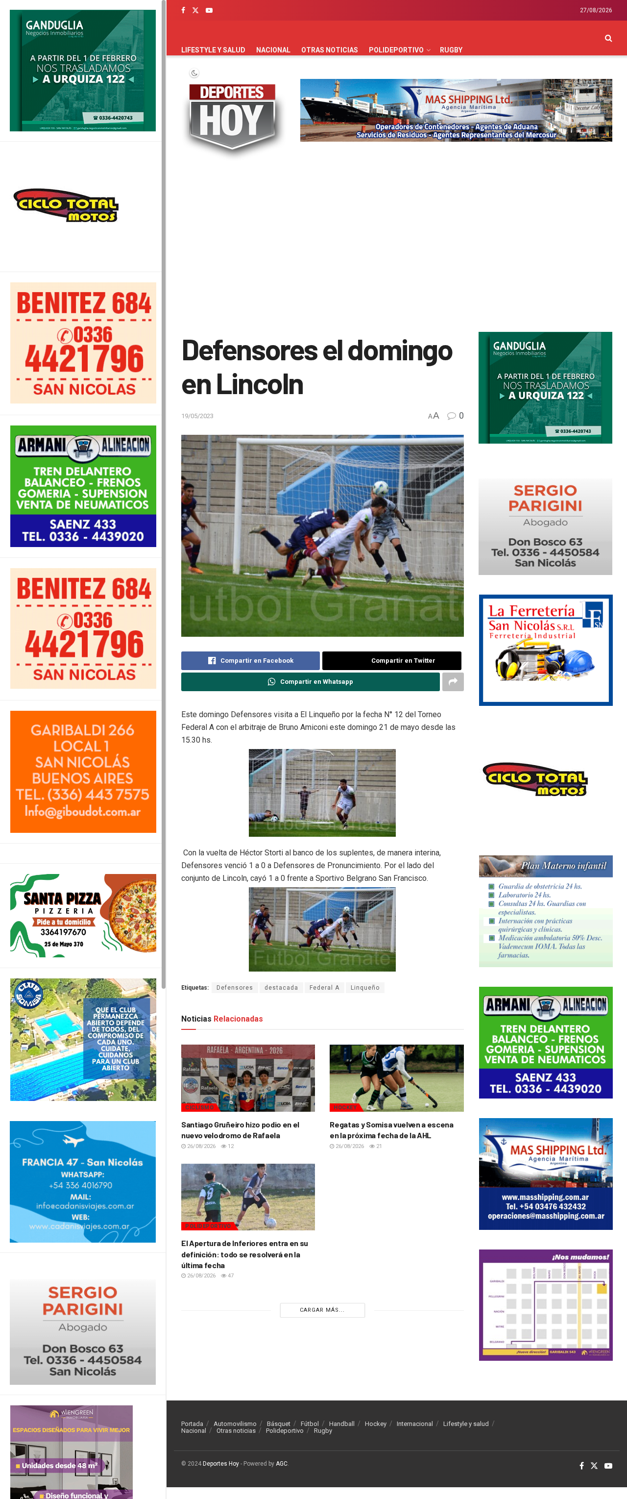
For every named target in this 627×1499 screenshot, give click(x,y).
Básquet (278, 1423)
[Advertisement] (396, 248)
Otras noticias (329, 50)
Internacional (415, 1423)
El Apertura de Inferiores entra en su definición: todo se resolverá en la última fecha (244, 1254)
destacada (281, 987)
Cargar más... (322, 1310)
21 (378, 1146)
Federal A (324, 987)
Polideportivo (396, 50)
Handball (342, 1423)
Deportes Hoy (221, 1463)
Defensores (235, 987)
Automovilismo (235, 1423)
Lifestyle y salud (213, 50)
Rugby (451, 50)
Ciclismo (199, 1107)
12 (230, 1146)
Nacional (273, 50)
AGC (282, 1463)
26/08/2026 (201, 1146)
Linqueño (365, 987)
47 (230, 1276)
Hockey (345, 1107)
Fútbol (310, 1423)
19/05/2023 (197, 416)
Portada (192, 1423)
